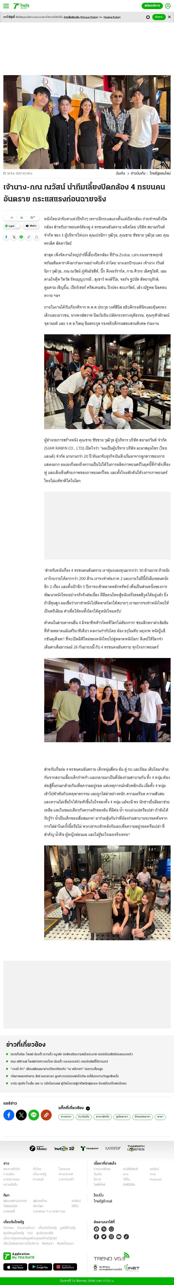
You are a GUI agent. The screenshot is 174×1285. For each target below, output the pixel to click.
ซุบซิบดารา (122, 1116)
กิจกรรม (8, 1228)
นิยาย (97, 1179)
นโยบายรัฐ (39, 1174)
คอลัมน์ (154, 1169)
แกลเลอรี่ (9, 1211)
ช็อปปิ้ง (99, 1195)
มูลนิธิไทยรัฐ (67, 1228)
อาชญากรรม (11, 1179)
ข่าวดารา (66, 1116)
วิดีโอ (126, 1179)
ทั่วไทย (37, 1169)
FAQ (30, 1233)
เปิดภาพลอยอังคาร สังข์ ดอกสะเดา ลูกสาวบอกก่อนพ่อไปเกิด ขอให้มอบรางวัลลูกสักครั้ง (65, 1076)
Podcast (156, 1179)
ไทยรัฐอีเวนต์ (103, 1201)
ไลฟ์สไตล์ (99, 1185)
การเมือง (8, 1174)
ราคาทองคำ (66, 1179)
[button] (6, 237)
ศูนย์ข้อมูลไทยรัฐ (13, 1233)
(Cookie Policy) (112, 17)
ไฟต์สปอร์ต (10, 1206)
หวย (152, 1174)
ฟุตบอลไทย (40, 1201)
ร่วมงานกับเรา (26, 1228)
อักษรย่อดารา (142, 1116)
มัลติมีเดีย (129, 1185)
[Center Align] (169, 17)
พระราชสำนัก (11, 1169)
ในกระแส (64, 1169)
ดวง (125, 1174)
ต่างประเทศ (66, 1174)
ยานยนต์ (38, 1179)
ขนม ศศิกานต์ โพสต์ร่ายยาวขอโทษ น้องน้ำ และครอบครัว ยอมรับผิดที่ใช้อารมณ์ (59, 1061)
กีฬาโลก (38, 1206)
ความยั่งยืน (10, 1185)
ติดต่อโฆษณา (65, 1243)
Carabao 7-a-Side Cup (49, 1211)
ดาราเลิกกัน (102, 1116)
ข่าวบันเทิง (138, 173)
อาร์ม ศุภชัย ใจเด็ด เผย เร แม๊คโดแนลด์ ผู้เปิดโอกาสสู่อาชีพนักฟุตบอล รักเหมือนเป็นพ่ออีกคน (68, 1083)
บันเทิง (120, 173)
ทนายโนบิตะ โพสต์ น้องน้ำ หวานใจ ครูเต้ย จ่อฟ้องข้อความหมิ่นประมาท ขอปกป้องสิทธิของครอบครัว (72, 1054)
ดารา (160, 1116)
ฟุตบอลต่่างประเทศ (15, 1201)
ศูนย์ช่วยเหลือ (44, 1233)
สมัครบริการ (152, 5)
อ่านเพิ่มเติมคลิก (81, 17)
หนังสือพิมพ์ (130, 1169)
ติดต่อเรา (48, 1243)
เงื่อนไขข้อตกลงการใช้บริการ (21, 1243)
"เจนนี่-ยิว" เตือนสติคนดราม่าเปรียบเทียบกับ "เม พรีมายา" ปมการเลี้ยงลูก (57, 1069)
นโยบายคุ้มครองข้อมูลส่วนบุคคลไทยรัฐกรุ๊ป (30, 1238)
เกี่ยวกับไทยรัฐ (48, 1228)
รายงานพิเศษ (102, 1169)
